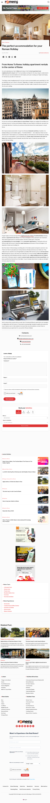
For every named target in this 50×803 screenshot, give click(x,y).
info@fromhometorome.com (26, 338)
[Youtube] (30, 726)
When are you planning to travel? (17, 762)
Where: (4, 415)
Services (37, 786)
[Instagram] (28, 726)
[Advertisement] (25, 442)
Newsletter (30, 786)
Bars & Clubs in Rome (7, 469)
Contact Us (5, 786)
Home (3, 42)
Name (5, 377)
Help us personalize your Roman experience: (16, 752)
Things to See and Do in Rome (9, 479)
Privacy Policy (32, 779)
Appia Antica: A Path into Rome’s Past (12, 481)
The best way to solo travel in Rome (12, 491)
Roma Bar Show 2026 (8, 511)
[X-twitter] (19, 726)
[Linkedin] (22, 726)
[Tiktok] (33, 726)
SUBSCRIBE (25, 775)
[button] (3, 56)
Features (7, 42)
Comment (6, 360)
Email (5, 383)
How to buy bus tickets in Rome (11, 501)
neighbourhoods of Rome (27, 235)
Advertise (22, 786)
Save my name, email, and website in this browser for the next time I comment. (22, 389)
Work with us (44, 786)
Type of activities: (7, 420)
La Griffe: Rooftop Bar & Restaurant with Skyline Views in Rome (19, 472)
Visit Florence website (25, 789)
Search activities (24, 425)
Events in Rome (6, 458)
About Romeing (14, 786)
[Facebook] (17, 726)
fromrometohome (26, 341)
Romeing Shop (14, 789)
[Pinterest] (25, 726)
